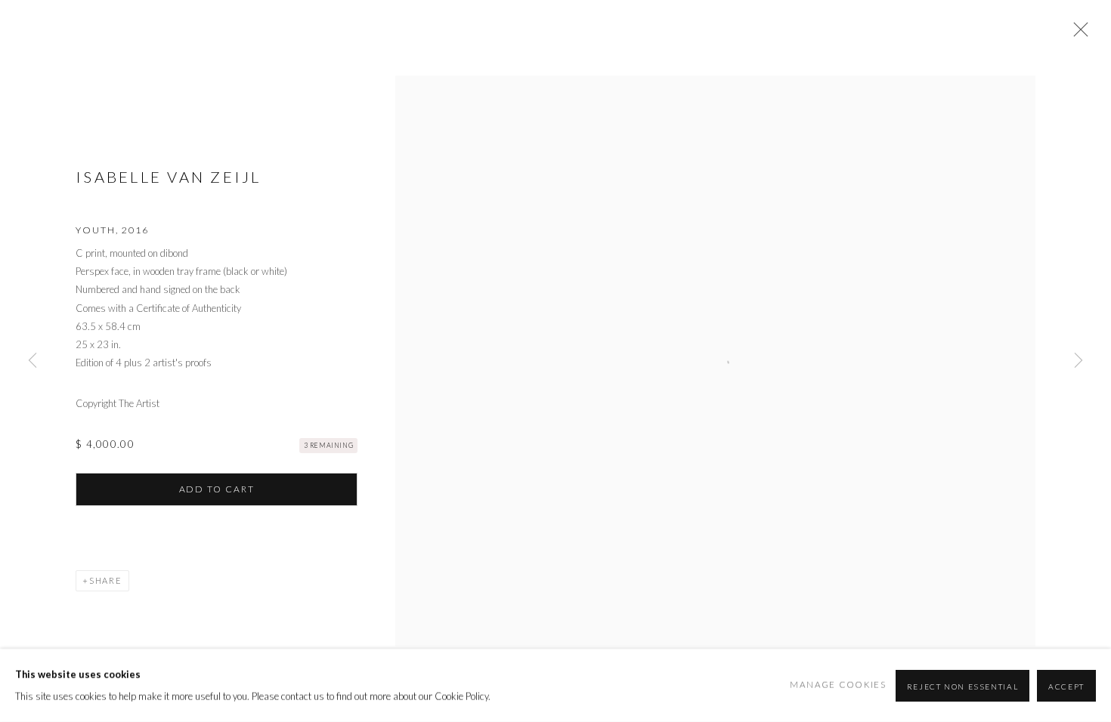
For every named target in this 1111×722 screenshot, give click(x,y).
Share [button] (105, 580)
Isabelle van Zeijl (169, 177)
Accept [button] (1066, 685)
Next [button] (1078, 360)
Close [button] (1077, 34)
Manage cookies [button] (838, 685)
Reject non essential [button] (963, 685)
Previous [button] (32, 360)
